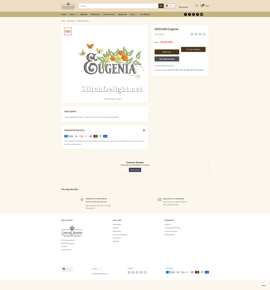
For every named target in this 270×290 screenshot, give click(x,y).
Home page (117, 224)
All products (71, 21)
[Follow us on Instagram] (193, 14)
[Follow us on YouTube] (201, 14)
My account (183, 7)
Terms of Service (171, 231)
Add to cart (167, 52)
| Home (63, 14)
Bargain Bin (122, 14)
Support (168, 224)
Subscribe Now (173, 204)
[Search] (161, 6)
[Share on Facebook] (192, 34)
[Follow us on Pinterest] (197, 14)
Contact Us (117, 238)
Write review (135, 170)
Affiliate (116, 241)
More (132, 14)
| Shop (72, 14)
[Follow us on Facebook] (185, 14)
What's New (95, 14)
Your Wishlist (145, 14)
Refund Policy (170, 235)
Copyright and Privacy (173, 228)
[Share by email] (204, 34)
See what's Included (166, 59)
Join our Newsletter (120, 235)
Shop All (116, 228)
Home (63, 21)
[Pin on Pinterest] (196, 34)
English (95, 268)
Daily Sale (83, 14)
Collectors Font (109, 14)
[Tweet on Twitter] (200, 34)
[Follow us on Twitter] (189, 14)
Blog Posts (117, 231)
